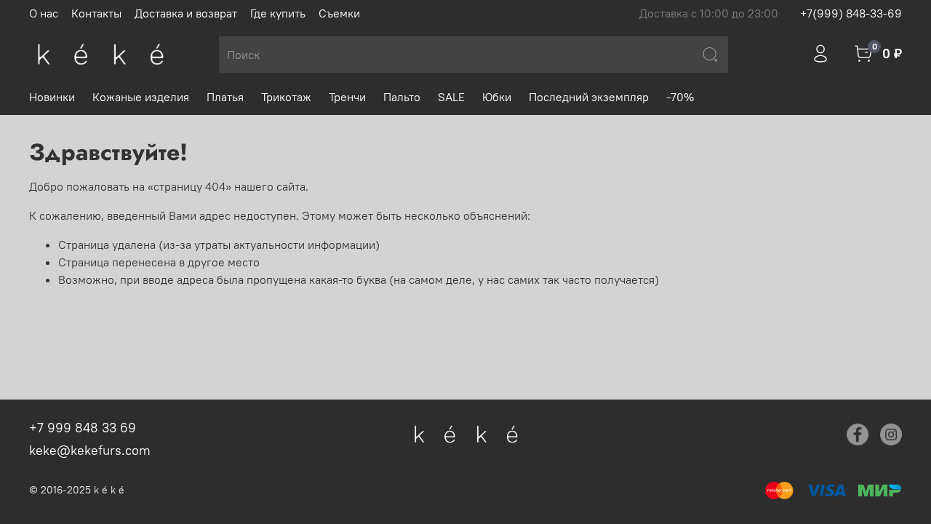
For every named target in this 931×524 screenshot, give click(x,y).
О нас (43, 13)
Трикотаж (286, 97)
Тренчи (347, 97)
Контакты (96, 13)
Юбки (496, 97)
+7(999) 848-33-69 (851, 13)
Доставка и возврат (186, 13)
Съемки (339, 13)
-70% (680, 97)
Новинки (52, 97)
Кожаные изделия (140, 97)
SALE (451, 97)
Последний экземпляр (589, 97)
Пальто (401, 97)
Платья (225, 97)
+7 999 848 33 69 (82, 427)
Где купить (277, 13)
